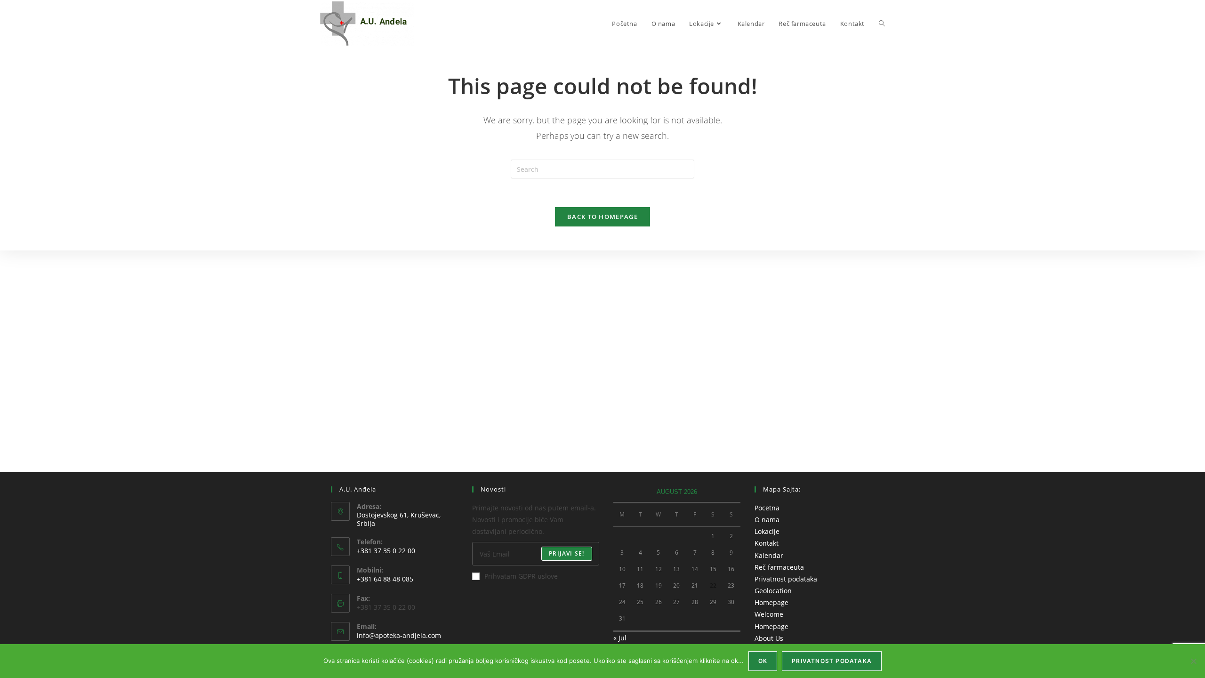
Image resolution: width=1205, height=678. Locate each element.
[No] (1193, 661)
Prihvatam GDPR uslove (521, 576)
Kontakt (767, 543)
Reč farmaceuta (779, 567)
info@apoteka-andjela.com (399, 635)
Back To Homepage (602, 216)
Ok (762, 660)
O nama (767, 519)
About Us (769, 638)
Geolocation (773, 590)
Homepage (771, 602)
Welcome (769, 614)
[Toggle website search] (882, 23)
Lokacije (767, 531)
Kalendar (769, 555)
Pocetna (767, 507)
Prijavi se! (566, 553)
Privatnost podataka (786, 578)
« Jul (620, 637)
